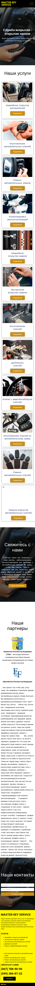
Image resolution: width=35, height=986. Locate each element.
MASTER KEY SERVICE (8, 3)
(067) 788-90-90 (11, 969)
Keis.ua (3, 984)
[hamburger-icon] (32, 3)
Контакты (9, 979)
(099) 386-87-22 (11, 973)
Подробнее (17, 113)
